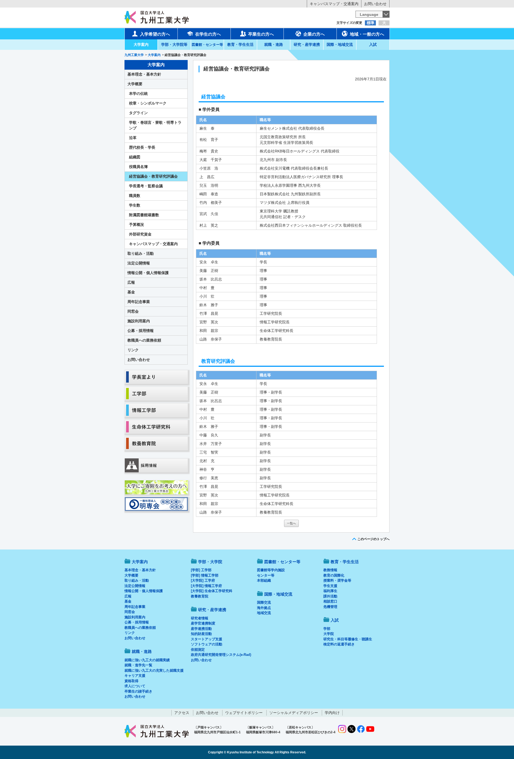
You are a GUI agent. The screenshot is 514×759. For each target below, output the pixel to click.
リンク (133, 350)
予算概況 (136, 224)
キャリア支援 (134, 676)
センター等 (265, 575)
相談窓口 (330, 601)
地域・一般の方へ (367, 34)
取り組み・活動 (140, 253)
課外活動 (330, 596)
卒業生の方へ (261, 34)
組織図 (134, 157)
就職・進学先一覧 (138, 665)
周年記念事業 (138, 302)
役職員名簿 (138, 166)
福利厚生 (330, 591)
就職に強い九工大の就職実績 (147, 660)
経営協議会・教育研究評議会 (153, 176)
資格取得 (131, 681)
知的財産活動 (201, 634)
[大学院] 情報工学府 (206, 586)
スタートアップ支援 (206, 639)
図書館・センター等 (282, 561)
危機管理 (330, 607)
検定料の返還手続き (339, 644)
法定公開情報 (138, 263)
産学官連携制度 (203, 623)
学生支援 (330, 586)
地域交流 (264, 613)
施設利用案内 (138, 321)
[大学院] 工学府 (203, 580)
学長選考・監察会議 (146, 186)
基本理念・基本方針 (144, 74)
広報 (131, 282)
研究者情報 (199, 618)
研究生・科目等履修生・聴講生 (347, 639)
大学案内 (141, 44)
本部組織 (264, 580)
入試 (373, 44)
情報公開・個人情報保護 (148, 273)
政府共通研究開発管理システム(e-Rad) (221, 655)
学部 (326, 629)
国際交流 (264, 602)
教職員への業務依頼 (144, 340)
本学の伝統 (138, 93)
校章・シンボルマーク (148, 103)
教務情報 (330, 570)
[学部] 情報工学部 (204, 575)
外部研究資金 (140, 234)
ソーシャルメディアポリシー (293, 713)
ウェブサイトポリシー (244, 713)
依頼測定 (198, 650)
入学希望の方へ (155, 34)
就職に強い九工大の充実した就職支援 (154, 670)
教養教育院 (199, 596)
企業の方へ (314, 34)
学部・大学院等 (174, 44)
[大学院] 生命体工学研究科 (211, 591)
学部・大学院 (210, 561)
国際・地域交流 (340, 44)
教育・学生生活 (240, 44)
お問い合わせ (375, 4)
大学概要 (134, 84)
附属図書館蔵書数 (144, 215)
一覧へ (291, 523)
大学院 (328, 634)
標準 (370, 23)
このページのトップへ (373, 539)
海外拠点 (264, 608)
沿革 (133, 138)
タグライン (138, 113)
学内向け (332, 713)
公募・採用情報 (140, 330)
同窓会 (133, 311)
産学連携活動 (201, 629)
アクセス (181, 713)
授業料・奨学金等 (337, 580)
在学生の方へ (208, 34)
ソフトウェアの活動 (206, 644)
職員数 (134, 195)
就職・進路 (273, 44)
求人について (134, 686)
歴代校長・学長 (142, 147)
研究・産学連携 (307, 44)
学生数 (134, 205)
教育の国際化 (333, 575)
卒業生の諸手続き (138, 691)
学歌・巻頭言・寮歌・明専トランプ (155, 125)
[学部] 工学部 (201, 570)
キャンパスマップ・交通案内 (334, 4)
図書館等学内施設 (271, 570)
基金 (131, 292)
